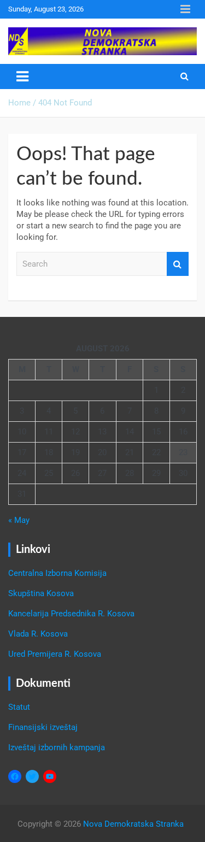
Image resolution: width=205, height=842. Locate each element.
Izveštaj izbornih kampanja (56, 747)
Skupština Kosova (41, 593)
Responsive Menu (185, 9)
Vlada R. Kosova (38, 634)
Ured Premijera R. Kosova (54, 654)
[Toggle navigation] (22, 76)
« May (19, 520)
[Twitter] (32, 776)
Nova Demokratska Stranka (133, 824)
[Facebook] (14, 776)
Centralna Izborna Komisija (57, 573)
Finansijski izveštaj (43, 727)
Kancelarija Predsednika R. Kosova (71, 614)
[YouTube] (49, 776)
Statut (19, 707)
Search (178, 264)
